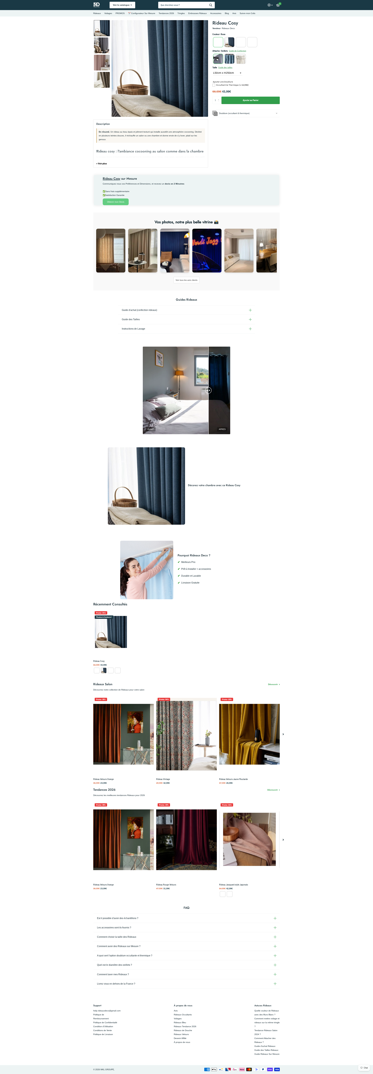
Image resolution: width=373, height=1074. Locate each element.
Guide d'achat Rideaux (264, 1046)
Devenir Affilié (180, 1038)
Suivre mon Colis (247, 13)
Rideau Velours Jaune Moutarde (233, 779)
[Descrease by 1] (219, 102)
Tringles (181, 13)
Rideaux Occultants (183, 1014)
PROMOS (120, 13)
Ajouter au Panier (250, 100)
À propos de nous (183, 1005)
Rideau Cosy (99, 661)
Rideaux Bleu (180, 1022)
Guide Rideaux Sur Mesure (266, 1054)
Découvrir (273, 684)
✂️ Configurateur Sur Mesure (141, 13)
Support (97, 1005)
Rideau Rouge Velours (166, 884)
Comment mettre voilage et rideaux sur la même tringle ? (267, 1022)
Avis (234, 13)
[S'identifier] (270, 5)
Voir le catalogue (121, 5)
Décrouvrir (272, 790)
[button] (102, 28)
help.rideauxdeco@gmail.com (107, 1010)
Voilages (108, 13)
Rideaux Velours (181, 1034)
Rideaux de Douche (183, 1030)
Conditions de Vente (102, 1030)
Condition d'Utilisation (103, 1026)
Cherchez (211, 5)
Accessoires (215, 13)
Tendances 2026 (166, 13)
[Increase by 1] (219, 97)
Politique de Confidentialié (105, 1022)
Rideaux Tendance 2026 (185, 1026)
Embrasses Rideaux (197, 13)
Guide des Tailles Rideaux (266, 1050)
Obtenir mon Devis (115, 202)
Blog (227, 13)
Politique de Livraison (103, 1034)
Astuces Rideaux (262, 1005)
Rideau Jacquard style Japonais (233, 884)
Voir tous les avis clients (186, 280)
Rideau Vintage (163, 779)
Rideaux (97, 13)
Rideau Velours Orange (103, 779)
